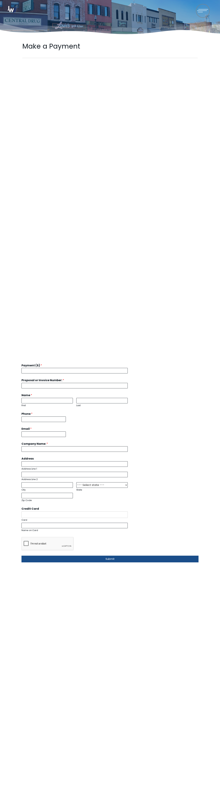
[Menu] (203, 11)
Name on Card (29, 530)
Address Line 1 (29, 468)
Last (78, 405)
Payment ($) (31, 365)
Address (27, 459)
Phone (26, 414)
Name (26, 395)
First (23, 405)
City (23, 489)
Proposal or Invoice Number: (42, 380)
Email (26, 429)
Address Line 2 (29, 479)
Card (24, 520)
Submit (110, 559)
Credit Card (30, 509)
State (79, 489)
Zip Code (26, 500)
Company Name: (34, 444)
